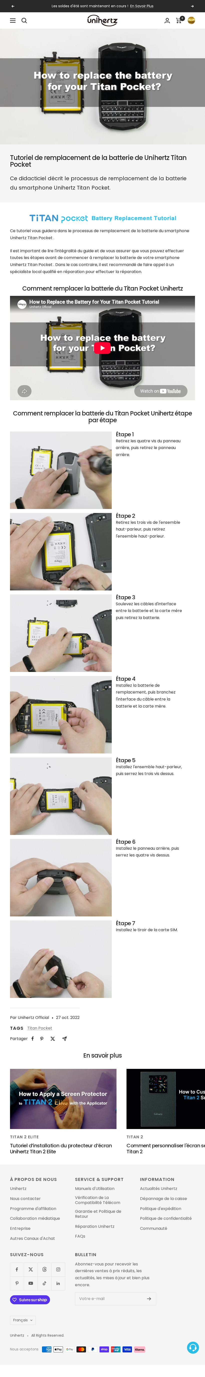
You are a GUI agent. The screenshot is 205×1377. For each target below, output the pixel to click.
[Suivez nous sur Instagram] (58, 1269)
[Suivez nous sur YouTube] (31, 1283)
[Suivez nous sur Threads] (44, 1269)
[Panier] (179, 20)
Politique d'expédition (160, 1208)
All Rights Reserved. (47, 1335)
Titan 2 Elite (24, 1137)
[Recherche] (24, 20)
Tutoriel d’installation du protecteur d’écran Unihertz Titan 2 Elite (61, 1148)
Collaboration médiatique (35, 1218)
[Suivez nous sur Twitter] (31, 1269)
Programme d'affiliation (33, 1208)
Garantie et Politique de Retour (98, 1214)
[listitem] (33, 1039)
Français (20, 1320)
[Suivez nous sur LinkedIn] (58, 1283)
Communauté (153, 1228)
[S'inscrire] (149, 1299)
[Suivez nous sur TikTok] (44, 1283)
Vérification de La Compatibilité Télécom (97, 1200)
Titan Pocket (39, 1028)
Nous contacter (25, 1198)
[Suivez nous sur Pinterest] (17, 1283)
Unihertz (18, 1188)
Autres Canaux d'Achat (32, 1238)
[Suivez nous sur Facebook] (17, 1269)
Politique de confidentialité (166, 1218)
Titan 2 (134, 1137)
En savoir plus (142, 6)
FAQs (80, 1236)
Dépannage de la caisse (163, 1198)
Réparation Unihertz (94, 1226)
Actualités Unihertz (158, 1188)
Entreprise (20, 1228)
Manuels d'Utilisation (94, 1188)
